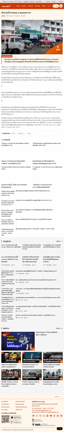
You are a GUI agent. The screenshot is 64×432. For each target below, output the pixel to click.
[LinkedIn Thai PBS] (61, 415)
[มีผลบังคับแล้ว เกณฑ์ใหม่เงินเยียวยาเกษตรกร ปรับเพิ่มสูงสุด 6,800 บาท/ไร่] (48, 150)
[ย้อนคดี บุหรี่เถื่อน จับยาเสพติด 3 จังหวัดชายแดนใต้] (53, 357)
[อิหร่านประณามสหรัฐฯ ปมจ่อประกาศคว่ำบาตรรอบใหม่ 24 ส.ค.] (8, 194)
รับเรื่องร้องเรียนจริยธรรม (21, 407)
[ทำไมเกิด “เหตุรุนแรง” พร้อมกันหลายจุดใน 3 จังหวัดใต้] (32, 374)
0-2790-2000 (37, 408)
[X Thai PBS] (37, 415)
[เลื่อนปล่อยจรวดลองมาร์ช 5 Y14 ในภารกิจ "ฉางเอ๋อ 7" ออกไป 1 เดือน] (8, 232)
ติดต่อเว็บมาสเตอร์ (20, 404)
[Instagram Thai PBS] (40, 415)
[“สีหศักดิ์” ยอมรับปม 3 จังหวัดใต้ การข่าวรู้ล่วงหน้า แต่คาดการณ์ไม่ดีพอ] (11, 374)
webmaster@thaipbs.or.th (44, 410)
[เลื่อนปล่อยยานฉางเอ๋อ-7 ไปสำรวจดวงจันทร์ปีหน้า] (32, 357)
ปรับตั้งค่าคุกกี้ (19, 409)
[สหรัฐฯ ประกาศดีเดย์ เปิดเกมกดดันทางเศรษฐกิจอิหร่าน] (11, 357)
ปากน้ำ (28, 133)
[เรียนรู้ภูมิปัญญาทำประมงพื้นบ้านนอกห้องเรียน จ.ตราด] (53, 374)
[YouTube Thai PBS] (51, 415)
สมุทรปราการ (21, 133)
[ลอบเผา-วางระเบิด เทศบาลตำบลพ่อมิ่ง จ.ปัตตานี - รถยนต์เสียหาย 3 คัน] (16, 150)
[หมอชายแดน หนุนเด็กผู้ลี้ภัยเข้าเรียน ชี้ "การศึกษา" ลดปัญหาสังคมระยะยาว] (8, 273)
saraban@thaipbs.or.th (53, 412)
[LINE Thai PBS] (47, 415)
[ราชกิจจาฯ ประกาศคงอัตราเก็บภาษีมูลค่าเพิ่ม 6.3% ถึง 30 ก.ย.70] (8, 203)
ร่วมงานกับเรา (4, 409)
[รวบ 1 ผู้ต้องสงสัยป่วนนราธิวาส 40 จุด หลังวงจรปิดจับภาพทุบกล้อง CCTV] (8, 282)
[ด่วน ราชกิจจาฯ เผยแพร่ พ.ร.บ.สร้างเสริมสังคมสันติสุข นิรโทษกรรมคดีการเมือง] (8, 213)
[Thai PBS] (6, 6)
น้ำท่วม (13, 133)
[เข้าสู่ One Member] (61, 6)
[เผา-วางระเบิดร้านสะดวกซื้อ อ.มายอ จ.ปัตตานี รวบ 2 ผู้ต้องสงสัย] (11, 249)
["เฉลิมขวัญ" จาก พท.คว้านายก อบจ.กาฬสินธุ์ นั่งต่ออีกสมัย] (48, 174)
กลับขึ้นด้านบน (57, 396)
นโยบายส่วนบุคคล (5, 407)
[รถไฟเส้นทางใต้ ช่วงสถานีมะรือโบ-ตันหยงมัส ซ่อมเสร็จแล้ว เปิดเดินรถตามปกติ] (32, 249)
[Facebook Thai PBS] (33, 415)
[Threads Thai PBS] (43, 415)
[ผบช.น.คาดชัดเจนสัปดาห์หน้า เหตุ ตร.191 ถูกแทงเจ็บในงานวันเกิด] (8, 222)
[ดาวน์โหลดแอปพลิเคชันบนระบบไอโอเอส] (15, 417)
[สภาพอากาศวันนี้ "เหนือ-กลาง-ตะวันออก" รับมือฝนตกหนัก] (16, 174)
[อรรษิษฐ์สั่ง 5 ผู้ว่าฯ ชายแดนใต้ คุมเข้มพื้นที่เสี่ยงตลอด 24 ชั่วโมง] (53, 249)
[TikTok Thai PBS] (54, 415)
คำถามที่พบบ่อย (5, 404)
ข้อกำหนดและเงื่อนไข (20, 401)
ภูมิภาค (3, 16)
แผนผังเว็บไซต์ (4, 401)
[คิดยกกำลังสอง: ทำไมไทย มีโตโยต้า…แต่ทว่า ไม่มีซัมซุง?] (18, 341)
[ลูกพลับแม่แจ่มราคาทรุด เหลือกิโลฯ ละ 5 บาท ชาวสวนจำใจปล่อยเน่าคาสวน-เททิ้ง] (8, 300)
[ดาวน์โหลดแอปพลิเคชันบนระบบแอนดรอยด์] (15, 421)
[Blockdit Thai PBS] (57, 415)
